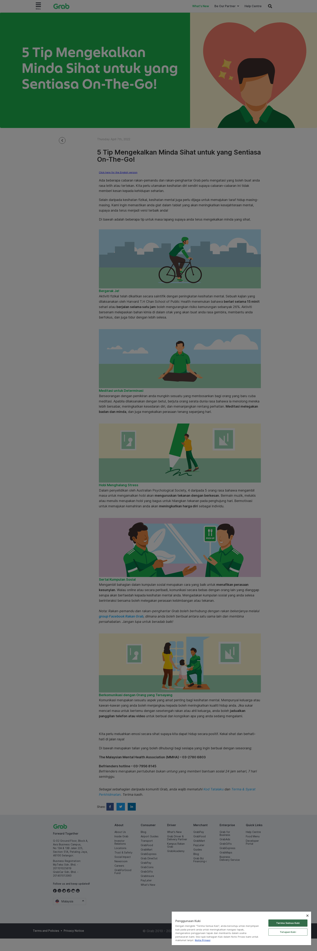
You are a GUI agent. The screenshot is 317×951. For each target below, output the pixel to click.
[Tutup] (307, 916)
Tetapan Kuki (288, 931)
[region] (241, 928)
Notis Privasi (202, 940)
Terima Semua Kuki (288, 922)
